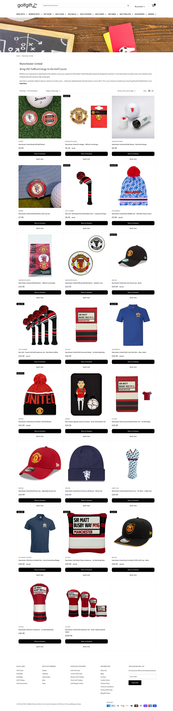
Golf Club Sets (75, 670)
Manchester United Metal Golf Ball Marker (32, 144)
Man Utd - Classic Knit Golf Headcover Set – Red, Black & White (38, 352)
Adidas (44, 670)
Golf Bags (112, 14)
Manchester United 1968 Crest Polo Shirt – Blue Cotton (129, 352)
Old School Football (25, 557)
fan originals (116, 211)
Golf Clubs (59, 14)
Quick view (39, 159)
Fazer (44, 683)
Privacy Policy (105, 683)
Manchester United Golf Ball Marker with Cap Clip (34, 214)
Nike (43, 680)
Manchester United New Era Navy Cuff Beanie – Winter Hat (83, 491)
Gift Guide (48, 14)
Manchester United (27, 56)
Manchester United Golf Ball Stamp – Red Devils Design (129, 144)
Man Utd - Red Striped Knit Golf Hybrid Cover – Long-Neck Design (85, 214)
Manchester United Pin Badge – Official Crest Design (81, 144)
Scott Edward (69, 211)
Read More (23, 83)
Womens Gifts (34, 14)
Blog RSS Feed (105, 693)
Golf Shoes (99, 14)
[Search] (128, 5)
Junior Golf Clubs (76, 674)
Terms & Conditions (107, 687)
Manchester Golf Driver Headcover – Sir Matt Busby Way (36, 630)
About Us (104, 670)
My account (139, 6)
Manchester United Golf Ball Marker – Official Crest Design (37, 283)
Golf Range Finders (77, 683)
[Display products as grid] (149, 91)
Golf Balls (72, 14)
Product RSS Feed (106, 690)
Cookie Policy (105, 680)
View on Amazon (39, 154)
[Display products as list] (152, 91)
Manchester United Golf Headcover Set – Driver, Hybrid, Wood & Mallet (85, 631)
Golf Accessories (21, 683)
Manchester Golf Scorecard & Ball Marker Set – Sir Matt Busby (131, 422)
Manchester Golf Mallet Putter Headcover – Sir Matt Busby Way (85, 560)
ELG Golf (67, 349)
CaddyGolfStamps (117, 141)
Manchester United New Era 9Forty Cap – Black (127, 283)
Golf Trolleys (125, 14)
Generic (21, 141)
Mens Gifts (20, 14)
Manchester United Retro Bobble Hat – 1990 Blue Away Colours (131, 214)
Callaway (45, 674)
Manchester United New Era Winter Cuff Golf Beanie (35, 422)
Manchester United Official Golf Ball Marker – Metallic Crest (84, 283)
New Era (114, 280)
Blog (102, 674)
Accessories (139, 14)
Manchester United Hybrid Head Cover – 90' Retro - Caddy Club (131, 491)
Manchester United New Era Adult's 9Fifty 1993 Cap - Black (130, 560)
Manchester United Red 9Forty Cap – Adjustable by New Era (37, 491)
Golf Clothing (85, 14)
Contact (103, 677)
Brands (151, 14)
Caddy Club (115, 488)
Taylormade (46, 677)
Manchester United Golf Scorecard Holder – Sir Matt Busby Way (85, 352)
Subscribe (135, 683)
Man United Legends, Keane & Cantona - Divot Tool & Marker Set (85, 422)
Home (18, 56)
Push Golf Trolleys (77, 680)
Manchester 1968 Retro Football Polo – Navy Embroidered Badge (39, 560)
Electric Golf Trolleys (77, 677)
